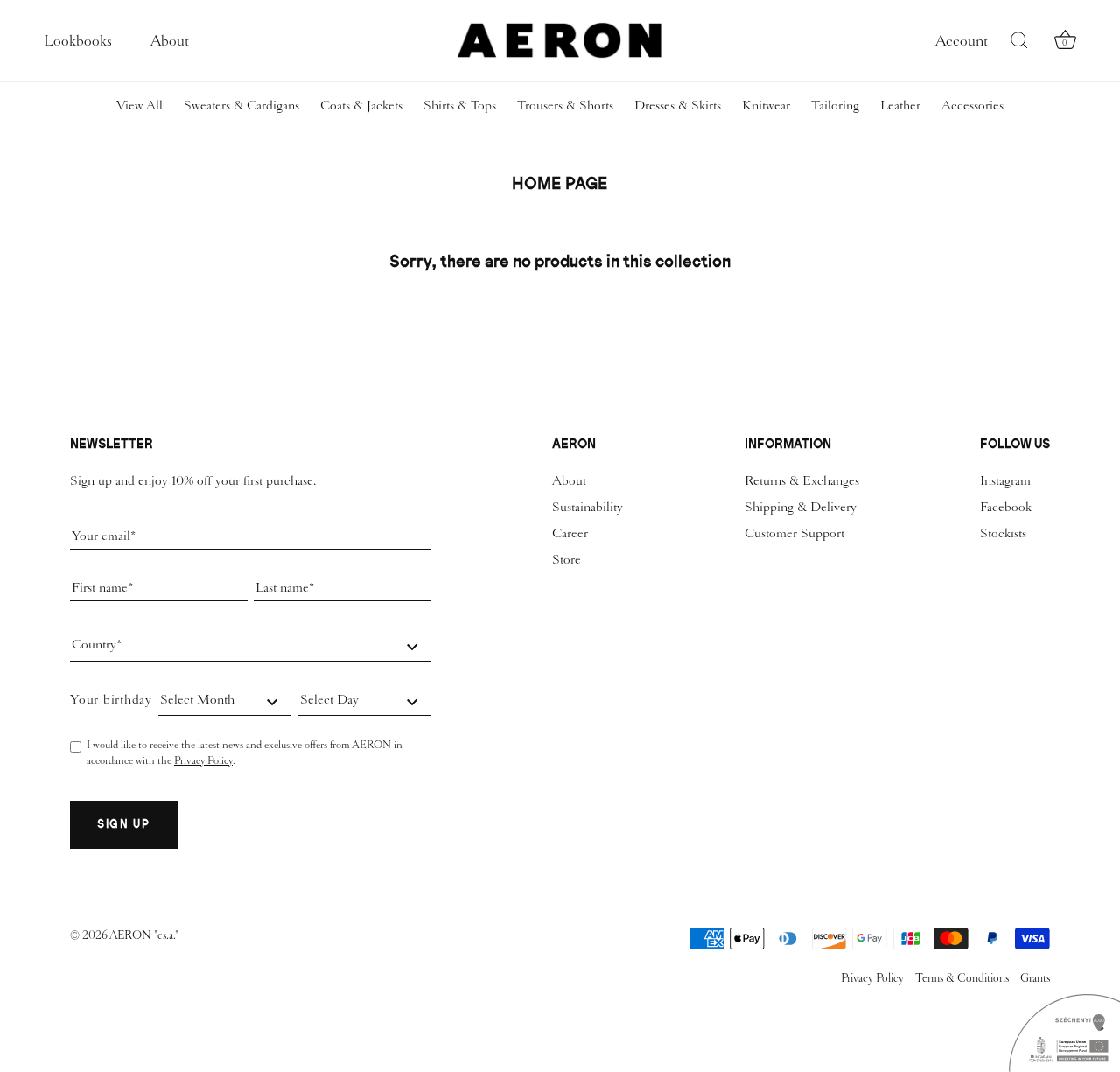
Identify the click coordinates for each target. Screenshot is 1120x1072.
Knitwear (766, 105)
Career (570, 533)
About (169, 40)
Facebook (1006, 506)
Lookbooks (78, 40)
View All (139, 105)
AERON (131, 935)
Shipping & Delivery (801, 506)
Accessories (973, 105)
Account (961, 40)
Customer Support (794, 533)
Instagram (1005, 480)
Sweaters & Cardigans (241, 105)
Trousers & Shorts (565, 105)
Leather (900, 105)
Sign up (123, 823)
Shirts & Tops (460, 105)
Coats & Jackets (361, 105)
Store (566, 559)
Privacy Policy (203, 760)
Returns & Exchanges (802, 480)
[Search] (1019, 40)
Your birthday (111, 699)
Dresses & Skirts (677, 105)
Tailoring (835, 105)
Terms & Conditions (962, 977)
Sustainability (587, 506)
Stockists (1003, 533)
